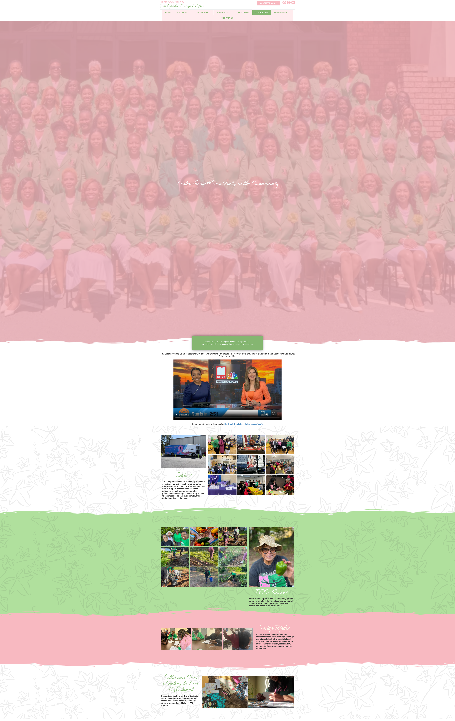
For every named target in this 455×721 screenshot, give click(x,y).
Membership (280, 12)
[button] (183, 12)
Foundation (261, 12)
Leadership (202, 12)
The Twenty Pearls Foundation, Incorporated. (243, 423)
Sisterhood (223, 12)
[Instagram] (289, 2)
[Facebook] (284, 2)
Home (168, 12)
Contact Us (227, 18)
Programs (243, 12)
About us (182, 12)
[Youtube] (293, 2)
